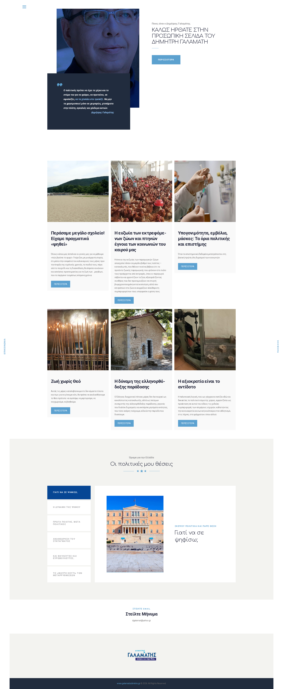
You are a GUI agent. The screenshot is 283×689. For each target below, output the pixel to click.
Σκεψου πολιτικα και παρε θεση (195, 526)
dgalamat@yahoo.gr (141, 620)
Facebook (278, 346)
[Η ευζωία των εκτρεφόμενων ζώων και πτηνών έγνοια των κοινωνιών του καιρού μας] (141, 191)
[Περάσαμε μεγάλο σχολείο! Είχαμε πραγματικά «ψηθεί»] (78, 191)
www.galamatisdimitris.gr (128, 683)
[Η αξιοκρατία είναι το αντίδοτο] (205, 339)
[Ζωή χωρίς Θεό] (78, 339)
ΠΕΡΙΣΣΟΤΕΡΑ (60, 284)
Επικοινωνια (5, 346)
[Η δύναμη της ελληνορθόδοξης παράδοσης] (141, 339)
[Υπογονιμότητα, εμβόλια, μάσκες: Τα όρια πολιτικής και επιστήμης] (205, 191)
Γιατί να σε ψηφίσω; (189, 536)
